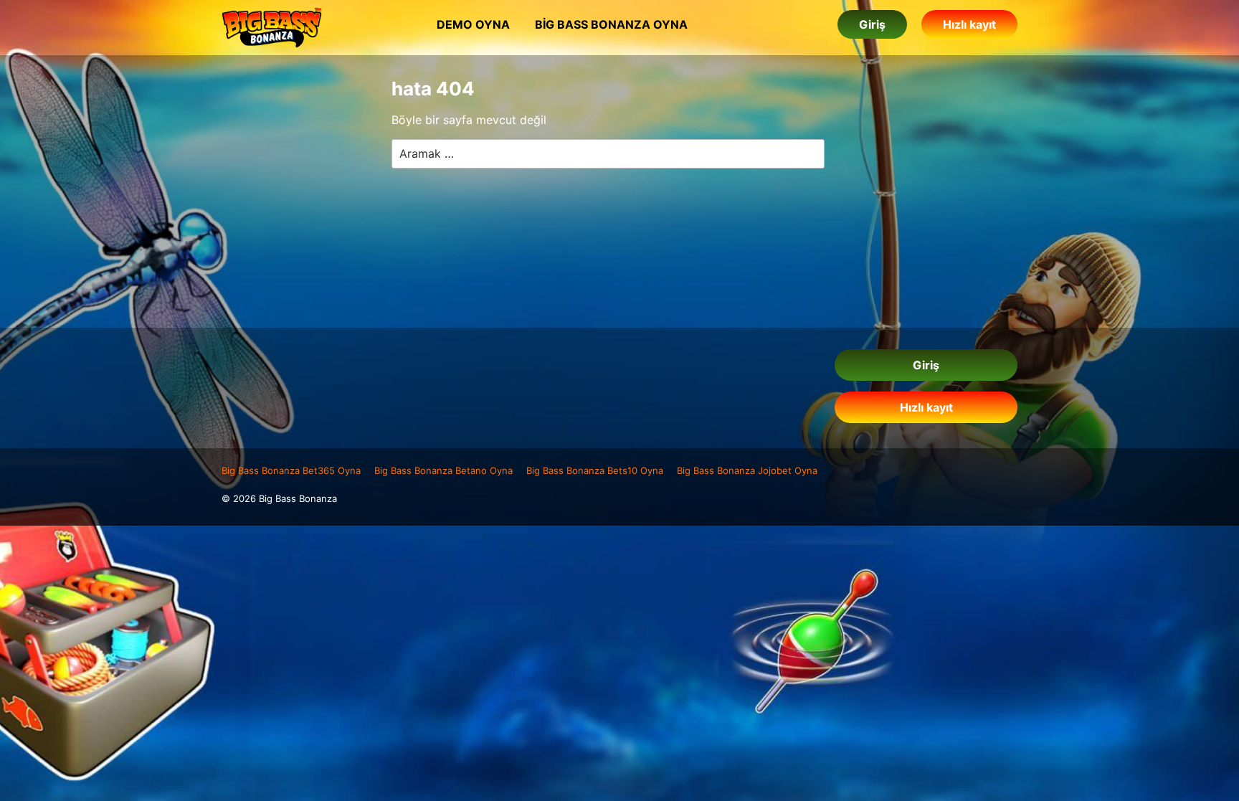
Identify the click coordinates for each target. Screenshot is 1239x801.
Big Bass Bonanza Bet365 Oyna (291, 470)
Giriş (872, 24)
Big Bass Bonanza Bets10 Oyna (594, 470)
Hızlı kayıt (969, 24)
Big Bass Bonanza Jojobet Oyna (747, 470)
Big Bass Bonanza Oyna (611, 24)
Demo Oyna (473, 24)
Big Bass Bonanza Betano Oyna (443, 470)
